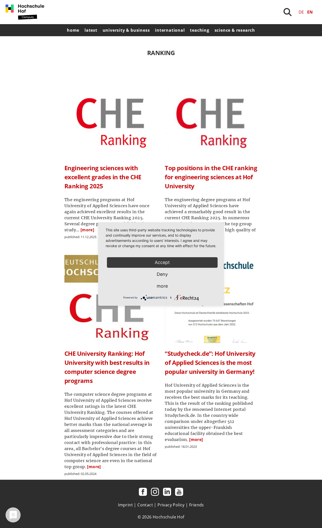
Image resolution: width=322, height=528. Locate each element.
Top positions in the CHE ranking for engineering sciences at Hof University (211, 177)
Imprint (125, 505)
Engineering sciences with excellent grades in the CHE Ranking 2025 (102, 177)
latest (91, 30)
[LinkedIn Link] (167, 492)
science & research (235, 30)
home (73, 30)
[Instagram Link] (155, 492)
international (170, 30)
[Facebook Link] (143, 492)
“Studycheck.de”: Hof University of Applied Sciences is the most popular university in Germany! (210, 362)
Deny (162, 274)
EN (310, 12)
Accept (162, 262)
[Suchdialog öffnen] (287, 12)
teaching (199, 30)
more (162, 286)
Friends (196, 505)
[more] (87, 230)
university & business (126, 30)
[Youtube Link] (179, 492)
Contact (145, 505)
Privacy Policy (171, 505)
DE (301, 12)
